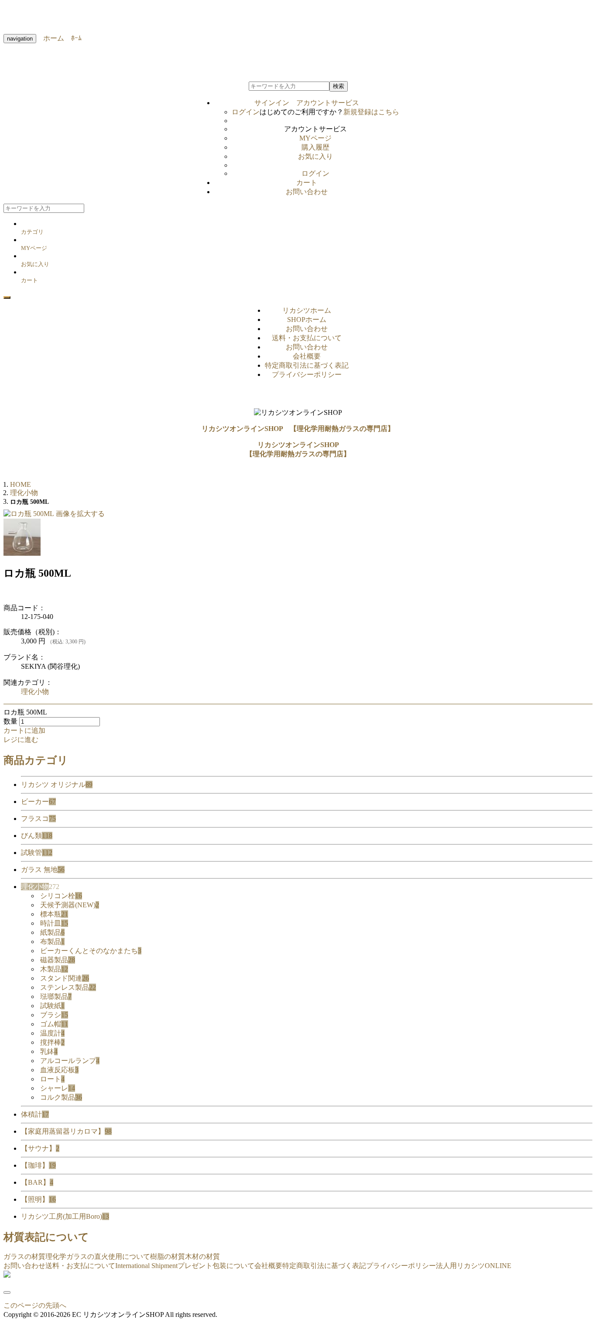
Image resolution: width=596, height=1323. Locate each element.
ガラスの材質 (24, 1256)
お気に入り (315, 156)
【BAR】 (37, 1182)
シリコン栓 (61, 895)
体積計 (35, 1114)
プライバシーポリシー (307, 374)
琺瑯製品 (56, 996)
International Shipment (146, 1265)
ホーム (50, 38)
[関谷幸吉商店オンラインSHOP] (6, 1275)
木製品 (54, 969)
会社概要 (307, 356)
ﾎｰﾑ (73, 38)
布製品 (52, 941)
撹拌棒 (52, 1042)
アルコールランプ (69, 1060)
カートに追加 (24, 730)
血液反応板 (59, 1069)
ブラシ (54, 1015)
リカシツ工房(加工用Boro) (65, 1216)
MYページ (315, 138)
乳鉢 (49, 1051)
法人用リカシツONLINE (473, 1265)
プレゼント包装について (216, 1265)
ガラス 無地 (43, 869)
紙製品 (52, 932)
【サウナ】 (40, 1148)
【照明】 (38, 1199)
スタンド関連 (64, 978)
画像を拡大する (80, 513)
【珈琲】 (38, 1165)
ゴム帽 (54, 1024)
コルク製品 (61, 1097)
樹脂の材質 (167, 1256)
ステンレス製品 (68, 987)
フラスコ (38, 818)
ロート (52, 1079)
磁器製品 (57, 960)
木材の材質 (202, 1256)
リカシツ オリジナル (56, 784)
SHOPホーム (306, 319)
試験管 (36, 852)
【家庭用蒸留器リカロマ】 (66, 1131)
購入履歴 (315, 147)
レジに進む (20, 739)
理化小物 (35, 691)
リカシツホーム (306, 310)
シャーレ (57, 1088)
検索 (338, 86)
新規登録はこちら (371, 112)
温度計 (52, 1033)
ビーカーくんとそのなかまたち (90, 950)
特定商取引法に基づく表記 (307, 365)
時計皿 (54, 923)
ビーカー (38, 801)
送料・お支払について (307, 338)
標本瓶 (54, 914)
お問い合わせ (307, 191)
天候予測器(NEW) (69, 905)
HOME (20, 484)
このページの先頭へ (34, 1305)
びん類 (36, 835)
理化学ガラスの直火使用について (97, 1256)
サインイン (306, 102)
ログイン (246, 112)
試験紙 (52, 1005)
